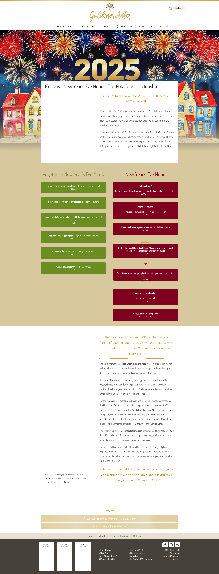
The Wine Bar (88, 26)
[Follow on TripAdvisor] (177, 544)
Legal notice (166, 556)
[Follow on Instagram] (171, 544)
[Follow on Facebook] (165, 544)
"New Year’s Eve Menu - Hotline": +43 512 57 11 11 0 (109, 518)
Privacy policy (175, 556)
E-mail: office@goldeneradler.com (109, 526)
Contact (165, 26)
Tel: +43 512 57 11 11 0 (136, 550)
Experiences (146, 26)
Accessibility (176, 559)
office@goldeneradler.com (138, 553)
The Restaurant (64, 26)
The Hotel (108, 26)
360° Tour (126, 26)
